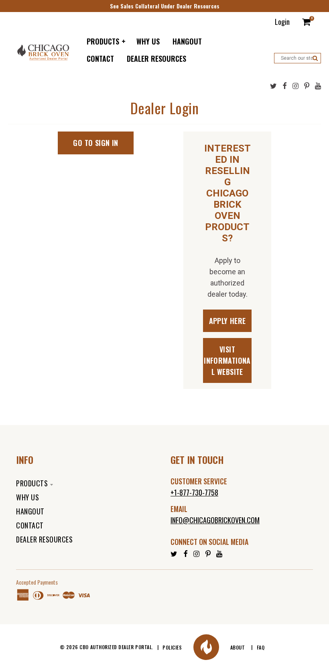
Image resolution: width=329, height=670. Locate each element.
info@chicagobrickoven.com (215, 520)
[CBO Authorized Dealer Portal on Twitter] (273, 86)
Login (282, 21)
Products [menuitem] (103, 41)
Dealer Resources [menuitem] (156, 58)
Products (32, 483)
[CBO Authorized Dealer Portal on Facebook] (284, 86)
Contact (30, 525)
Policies (172, 647)
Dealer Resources (44, 539)
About (237, 647)
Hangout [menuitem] (187, 41)
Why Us (27, 497)
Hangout (30, 511)
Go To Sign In (95, 143)
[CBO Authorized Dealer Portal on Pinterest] (306, 86)
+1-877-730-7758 (194, 492)
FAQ (261, 647)
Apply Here (227, 321)
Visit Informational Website (227, 360)
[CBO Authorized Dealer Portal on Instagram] (295, 86)
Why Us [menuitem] (148, 41)
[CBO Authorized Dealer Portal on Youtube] (318, 86)
